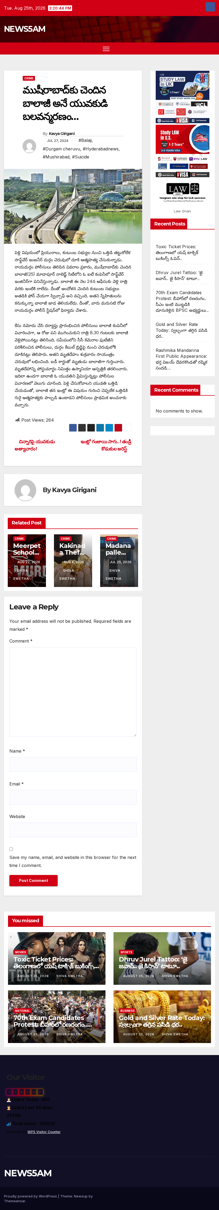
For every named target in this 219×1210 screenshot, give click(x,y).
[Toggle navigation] (106, 48)
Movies (20, 952)
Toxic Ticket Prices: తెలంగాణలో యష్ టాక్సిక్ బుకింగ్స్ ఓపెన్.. (177, 252)
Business (127, 1010)
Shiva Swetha (69, 976)
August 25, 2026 (34, 976)
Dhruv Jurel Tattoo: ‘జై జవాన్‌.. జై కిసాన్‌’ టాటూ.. (153, 962)
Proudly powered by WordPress (31, 1196)
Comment (21, 641)
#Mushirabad (56, 156)
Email (16, 784)
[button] (201, 48)
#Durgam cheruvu (61, 148)
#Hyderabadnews (101, 148)
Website (17, 816)
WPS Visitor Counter (44, 1132)
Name (17, 751)
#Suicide (80, 156)
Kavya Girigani (62, 133)
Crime (28, 78)
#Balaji (85, 140)
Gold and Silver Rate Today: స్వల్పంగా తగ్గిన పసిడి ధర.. (182, 330)
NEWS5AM (24, 29)
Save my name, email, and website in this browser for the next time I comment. (72, 861)
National (22, 1010)
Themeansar (14, 1201)
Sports (126, 952)
